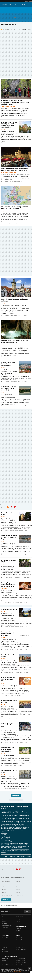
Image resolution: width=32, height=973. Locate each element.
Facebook (4, 507)
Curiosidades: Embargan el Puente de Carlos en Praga (9, 537)
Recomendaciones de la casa (9, 172)
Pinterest (11, 507)
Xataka (3, 919)
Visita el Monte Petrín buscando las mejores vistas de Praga (8, 363)
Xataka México (5, 958)
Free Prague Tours (5, 837)
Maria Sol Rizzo (9, 765)
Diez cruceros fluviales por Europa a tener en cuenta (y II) (8, 388)
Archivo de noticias (16, 800)
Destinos (29, 856)
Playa (18, 29)
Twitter (1, 507)
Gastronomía (19, 884)
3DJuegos (18, 919)
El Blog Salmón (19, 947)
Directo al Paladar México (7, 964)
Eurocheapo (4, 833)
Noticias (17, 4)
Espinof (18, 930)
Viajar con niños (20, 895)
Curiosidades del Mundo (8, 106)
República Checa (7, 176)
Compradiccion (5, 951)
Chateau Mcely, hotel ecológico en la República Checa (8, 749)
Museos (18, 881)
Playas (13, 29)
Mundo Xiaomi (5, 927)
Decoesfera (4, 949)
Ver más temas (6, 899)
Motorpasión (19, 937)
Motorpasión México (21, 964)
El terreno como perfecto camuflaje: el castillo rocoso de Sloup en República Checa (9, 124)
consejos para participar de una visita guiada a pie (15, 827)
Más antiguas (16, 795)
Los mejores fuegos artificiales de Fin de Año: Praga (7, 633)
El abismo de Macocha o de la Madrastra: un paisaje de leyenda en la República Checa (15, 102)
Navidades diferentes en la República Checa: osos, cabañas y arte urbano (14, 169)
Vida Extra (18, 921)
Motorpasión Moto (20, 939)
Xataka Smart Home (6, 925)
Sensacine (18, 928)
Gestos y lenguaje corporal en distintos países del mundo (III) (8, 584)
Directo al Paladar (6, 937)
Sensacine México (20, 960)
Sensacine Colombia (21, 962)
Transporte (12, 856)
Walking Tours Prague (6, 836)
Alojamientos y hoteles (7, 884)
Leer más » (24, 115)
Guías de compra (21, 856)
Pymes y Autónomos (21, 949)
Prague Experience (5, 838)
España (11, 4)
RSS (8, 507)
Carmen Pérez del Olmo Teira (13, 577)
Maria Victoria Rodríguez (12, 223)
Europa (24, 4)
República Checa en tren (9, 609)
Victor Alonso (9, 695)
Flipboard (15, 507)
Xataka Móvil (4, 921)
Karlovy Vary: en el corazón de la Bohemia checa (8, 724)
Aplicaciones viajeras (7, 895)
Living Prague (4, 834)
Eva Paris (7, 116)
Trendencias (4, 947)
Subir (26, 911)
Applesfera (4, 923)
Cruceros (4, 892)
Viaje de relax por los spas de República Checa (8, 679)
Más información (18, 971)
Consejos (4, 4)
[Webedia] (28, 1)
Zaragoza (24, 29)
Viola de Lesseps (9, 181)
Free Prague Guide (5, 840)
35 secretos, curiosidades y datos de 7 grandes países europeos (15, 207)
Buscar (30, 905)
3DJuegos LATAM (20, 958)
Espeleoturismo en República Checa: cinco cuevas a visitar (14, 341)
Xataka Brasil (4, 960)
